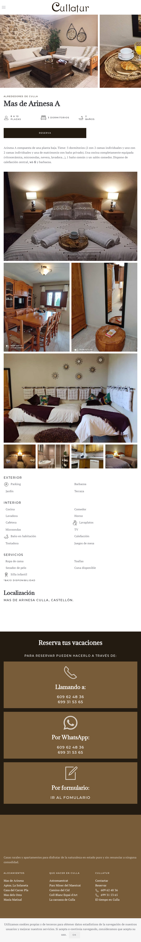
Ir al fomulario (70, 797)
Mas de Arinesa (14, 881)
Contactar (101, 881)
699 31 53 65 (70, 702)
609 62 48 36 (70, 697)
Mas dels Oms (13, 895)
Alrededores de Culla (21, 96)
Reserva (45, 133)
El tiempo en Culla (107, 900)
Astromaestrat (58, 881)
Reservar (100, 885)
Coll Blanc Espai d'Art (63, 895)
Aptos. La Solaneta (16, 885)
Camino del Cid (59, 890)
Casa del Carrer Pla (16, 890)
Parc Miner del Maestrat (65, 885)
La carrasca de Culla (62, 900)
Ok (74, 935)
